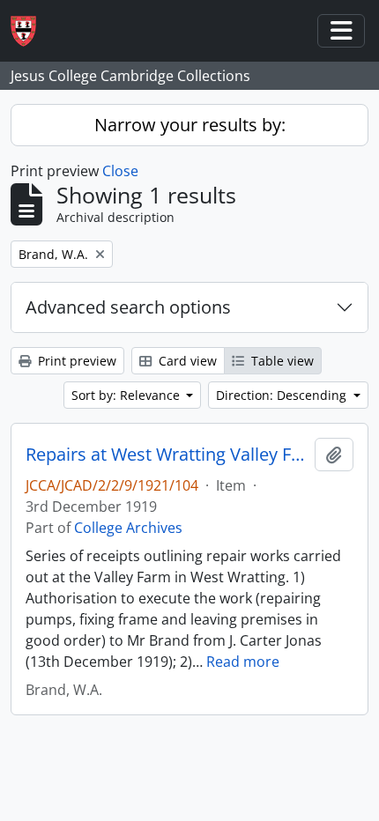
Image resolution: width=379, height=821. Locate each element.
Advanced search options (128, 307)
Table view (281, 360)
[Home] (30, 31)
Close (120, 171)
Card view (186, 360)
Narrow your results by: (190, 125)
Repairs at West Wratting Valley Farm (167, 454)
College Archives (128, 527)
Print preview (75, 360)
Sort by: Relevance (127, 395)
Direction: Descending (283, 395)
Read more (242, 661)
